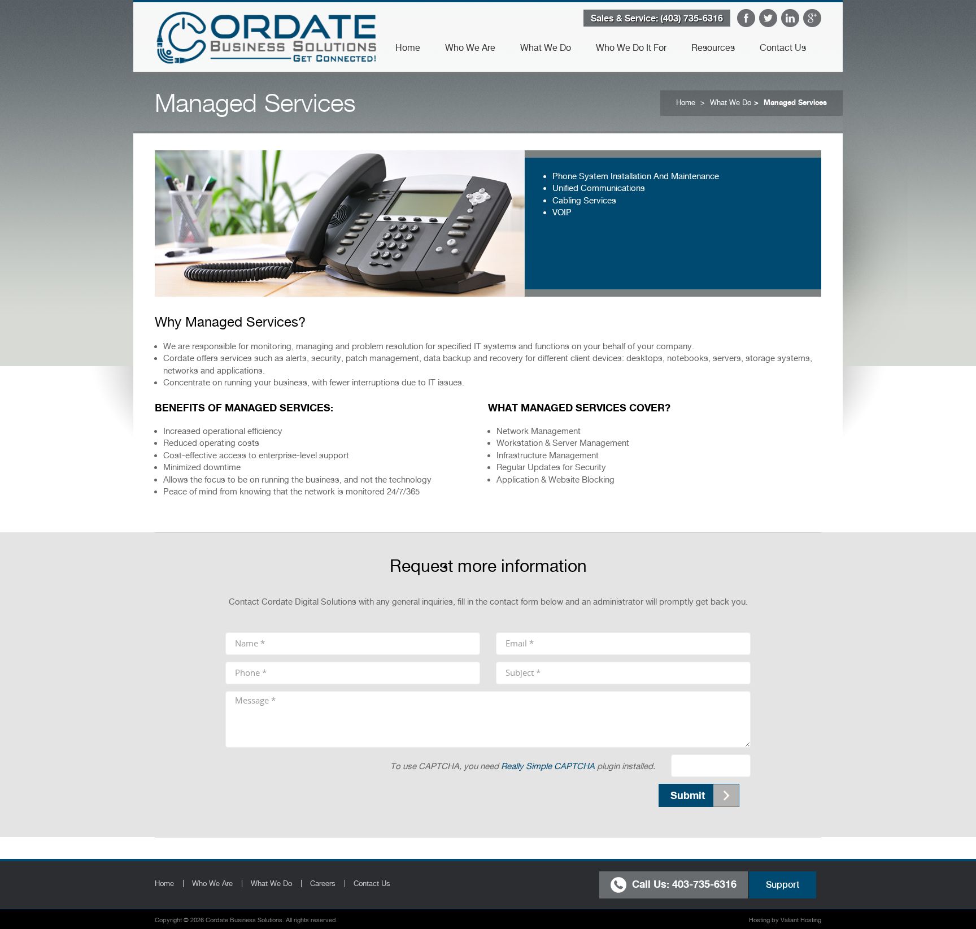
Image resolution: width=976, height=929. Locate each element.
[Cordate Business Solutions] (266, 36)
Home (407, 47)
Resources (713, 47)
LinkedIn (790, 18)
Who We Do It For (631, 47)
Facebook (746, 18)
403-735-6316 (704, 883)
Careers (323, 883)
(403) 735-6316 (691, 18)
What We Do (545, 47)
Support (782, 884)
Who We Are (470, 47)
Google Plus (812, 18)
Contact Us (783, 47)
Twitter (768, 18)
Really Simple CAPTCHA (548, 766)
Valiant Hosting (801, 920)
